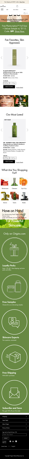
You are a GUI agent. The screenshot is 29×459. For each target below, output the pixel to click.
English (13, 446)
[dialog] (17, 6)
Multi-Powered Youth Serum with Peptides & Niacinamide (12, 73)
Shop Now (22, 2)
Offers (24, 9)
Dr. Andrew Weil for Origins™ (14, 143)
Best (15, 9)
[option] (14, 17)
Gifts (7, 9)
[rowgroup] (14, 320)
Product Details (19, 87)
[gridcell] (14, 254)
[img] (10, 441)
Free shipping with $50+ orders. (11, 2)
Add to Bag (9, 86)
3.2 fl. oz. (6, 83)
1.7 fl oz (13, 83)
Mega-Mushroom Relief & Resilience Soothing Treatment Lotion (14, 145)
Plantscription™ (9, 71)
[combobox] (5, 446)
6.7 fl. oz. (6, 158)
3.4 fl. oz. (13, 158)
